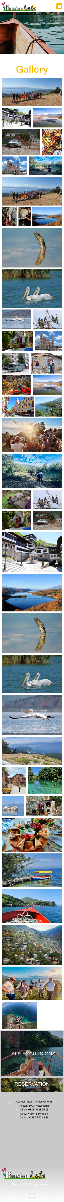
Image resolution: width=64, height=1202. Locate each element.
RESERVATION (32, 1084)
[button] (59, 6)
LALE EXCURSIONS (32, 1053)
